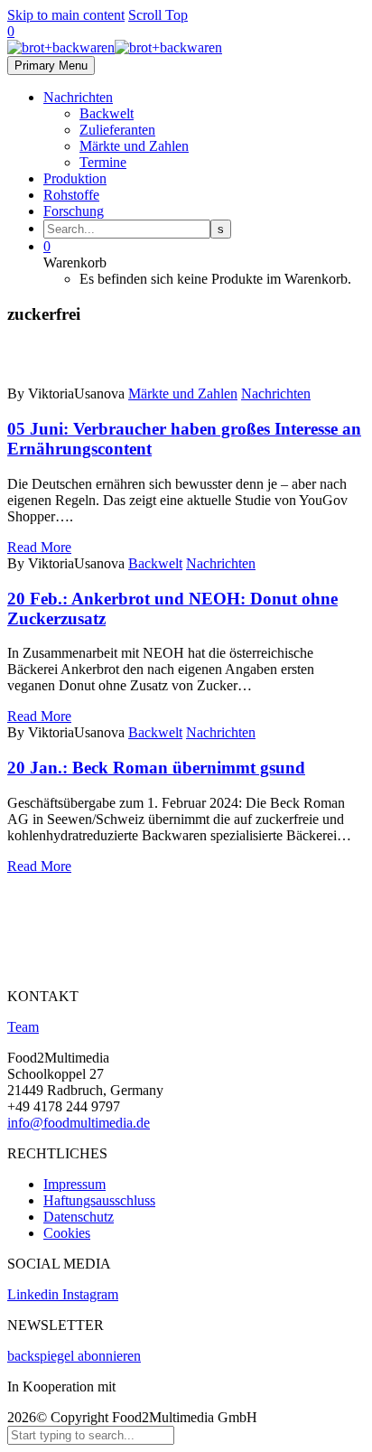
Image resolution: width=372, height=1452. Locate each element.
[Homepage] (114, 47)
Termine (102, 162)
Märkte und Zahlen (134, 146)
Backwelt (106, 113)
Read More (39, 547)
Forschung (73, 211)
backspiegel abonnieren (74, 1355)
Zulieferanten (117, 129)
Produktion (75, 178)
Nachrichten (78, 97)
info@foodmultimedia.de (78, 1122)
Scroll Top (158, 15)
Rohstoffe (71, 194)
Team (23, 1027)
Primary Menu (51, 65)
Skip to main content (66, 15)
